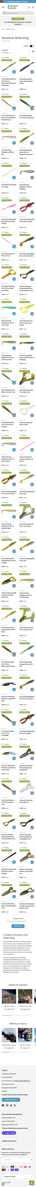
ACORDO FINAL (18, 18)
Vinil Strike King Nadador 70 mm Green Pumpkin (27, 698)
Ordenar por (5, 50)
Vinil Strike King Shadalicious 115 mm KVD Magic (25, 187)
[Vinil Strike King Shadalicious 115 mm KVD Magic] (27, 172)
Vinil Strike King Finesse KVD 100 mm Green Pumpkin (8, 871)
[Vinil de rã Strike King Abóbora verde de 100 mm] (27, 857)
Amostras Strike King (10, 29)
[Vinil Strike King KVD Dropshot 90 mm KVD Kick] (27, 649)
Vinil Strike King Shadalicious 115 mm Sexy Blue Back (7, 526)
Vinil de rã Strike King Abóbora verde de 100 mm (26, 871)
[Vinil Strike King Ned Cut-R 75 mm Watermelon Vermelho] (8, 649)
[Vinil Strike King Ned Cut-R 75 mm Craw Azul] (27, 103)
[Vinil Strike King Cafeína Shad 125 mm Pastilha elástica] (8, 206)
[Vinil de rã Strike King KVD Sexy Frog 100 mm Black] (8, 684)
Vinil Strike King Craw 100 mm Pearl (26, 423)
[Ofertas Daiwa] (25, 1035)
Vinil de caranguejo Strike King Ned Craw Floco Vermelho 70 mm (8, 837)
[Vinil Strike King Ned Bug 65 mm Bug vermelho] (27, 207)
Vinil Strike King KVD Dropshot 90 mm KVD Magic (7, 630)
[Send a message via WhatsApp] (3, 1184)
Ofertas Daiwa (25, 1045)
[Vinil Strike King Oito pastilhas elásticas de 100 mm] (27, 444)
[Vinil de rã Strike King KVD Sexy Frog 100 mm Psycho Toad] (8, 753)
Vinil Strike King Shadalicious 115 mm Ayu (7, 152)
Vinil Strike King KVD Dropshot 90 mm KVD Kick (25, 664)
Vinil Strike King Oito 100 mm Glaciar (8, 186)
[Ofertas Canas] (9, 996)
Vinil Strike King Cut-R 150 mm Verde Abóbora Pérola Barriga (8, 118)
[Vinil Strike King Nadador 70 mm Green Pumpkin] (27, 684)
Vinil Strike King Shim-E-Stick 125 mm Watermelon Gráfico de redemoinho (8, 82)
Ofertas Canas (9, 1006)
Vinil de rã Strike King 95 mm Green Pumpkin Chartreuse (8, 595)
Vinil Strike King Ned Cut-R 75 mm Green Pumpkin (7, 424)
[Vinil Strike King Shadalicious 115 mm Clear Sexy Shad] (8, 343)
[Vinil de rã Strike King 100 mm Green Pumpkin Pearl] (8, 891)
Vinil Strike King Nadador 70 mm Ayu (27, 560)
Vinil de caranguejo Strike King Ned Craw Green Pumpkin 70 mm (26, 288)
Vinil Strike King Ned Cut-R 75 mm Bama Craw (7, 802)
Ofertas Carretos (25, 1006)
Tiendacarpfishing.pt (11, 1099)
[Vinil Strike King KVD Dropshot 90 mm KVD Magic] (8, 615)
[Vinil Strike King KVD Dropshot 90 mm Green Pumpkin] (8, 546)
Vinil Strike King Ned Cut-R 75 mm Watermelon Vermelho (8, 664)
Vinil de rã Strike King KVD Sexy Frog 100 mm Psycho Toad (8, 768)
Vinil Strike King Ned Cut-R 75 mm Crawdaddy (7, 733)
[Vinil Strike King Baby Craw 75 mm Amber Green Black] (8, 273)
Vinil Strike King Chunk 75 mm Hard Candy (26, 525)
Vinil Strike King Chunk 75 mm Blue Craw (26, 391)
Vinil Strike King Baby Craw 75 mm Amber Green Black (7, 288)
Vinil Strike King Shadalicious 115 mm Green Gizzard (7, 459)
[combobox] (18, 13)
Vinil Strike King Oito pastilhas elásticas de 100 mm (26, 459)
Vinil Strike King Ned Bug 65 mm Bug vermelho (26, 220)
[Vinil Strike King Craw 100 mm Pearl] (27, 410)
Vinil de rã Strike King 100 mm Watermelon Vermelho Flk (25, 768)
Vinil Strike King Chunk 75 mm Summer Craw (26, 629)
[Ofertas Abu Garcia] (9, 1035)
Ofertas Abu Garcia (9, 1045)
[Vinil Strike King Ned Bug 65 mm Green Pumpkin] (8, 479)
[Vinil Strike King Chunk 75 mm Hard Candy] (27, 511)
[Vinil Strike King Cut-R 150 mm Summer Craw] (8, 377)
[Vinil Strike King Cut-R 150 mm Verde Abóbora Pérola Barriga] (8, 103)
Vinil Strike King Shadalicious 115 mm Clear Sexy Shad (7, 357)
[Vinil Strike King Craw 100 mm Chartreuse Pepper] (27, 308)
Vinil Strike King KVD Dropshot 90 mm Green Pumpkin (8, 560)
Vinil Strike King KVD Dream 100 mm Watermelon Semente (26, 152)
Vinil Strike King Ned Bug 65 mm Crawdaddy (26, 732)
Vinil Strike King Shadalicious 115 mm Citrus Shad (7, 323)
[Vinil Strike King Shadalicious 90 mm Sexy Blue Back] (27, 580)
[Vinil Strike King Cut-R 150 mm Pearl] (8, 241)
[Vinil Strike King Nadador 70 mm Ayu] (27, 546)
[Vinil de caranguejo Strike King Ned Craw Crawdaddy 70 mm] (27, 822)
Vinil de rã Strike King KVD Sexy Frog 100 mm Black (8, 699)
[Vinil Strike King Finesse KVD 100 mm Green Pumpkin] (8, 856)
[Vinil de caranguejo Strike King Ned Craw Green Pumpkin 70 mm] (27, 274)
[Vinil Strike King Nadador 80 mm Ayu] (27, 479)
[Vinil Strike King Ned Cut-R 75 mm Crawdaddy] (8, 718)
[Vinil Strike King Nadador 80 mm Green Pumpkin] (27, 241)
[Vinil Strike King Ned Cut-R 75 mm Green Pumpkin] (8, 410)
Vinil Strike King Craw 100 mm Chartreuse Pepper (26, 323)
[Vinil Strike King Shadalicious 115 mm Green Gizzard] (8, 444)
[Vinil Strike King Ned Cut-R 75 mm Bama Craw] (8, 787)
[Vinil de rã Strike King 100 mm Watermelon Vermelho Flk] (27, 753)
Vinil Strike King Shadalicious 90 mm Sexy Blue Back (25, 595)
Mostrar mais (18, 926)
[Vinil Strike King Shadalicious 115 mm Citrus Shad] (8, 308)
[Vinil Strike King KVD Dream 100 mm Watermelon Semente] (27, 137)
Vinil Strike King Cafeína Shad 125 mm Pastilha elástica (8, 221)
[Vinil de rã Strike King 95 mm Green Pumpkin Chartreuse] (8, 580)
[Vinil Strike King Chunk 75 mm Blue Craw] (27, 377)
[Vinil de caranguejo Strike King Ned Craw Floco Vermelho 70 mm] (8, 822)
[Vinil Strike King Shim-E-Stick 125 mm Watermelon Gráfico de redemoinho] (8, 66)
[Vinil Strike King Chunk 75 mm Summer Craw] (27, 615)
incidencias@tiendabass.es (22, 1081)
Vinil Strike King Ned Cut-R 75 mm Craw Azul (26, 117)
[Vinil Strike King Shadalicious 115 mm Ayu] (8, 137)
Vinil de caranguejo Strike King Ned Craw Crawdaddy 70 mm (25, 837)
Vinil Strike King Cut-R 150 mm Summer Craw (8, 391)
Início (3, 29)
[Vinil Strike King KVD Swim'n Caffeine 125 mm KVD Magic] (27, 343)
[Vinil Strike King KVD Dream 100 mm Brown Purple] (27, 66)
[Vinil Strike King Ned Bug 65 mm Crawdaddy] (27, 718)
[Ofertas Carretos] (25, 996)
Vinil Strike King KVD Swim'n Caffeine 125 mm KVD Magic (26, 357)
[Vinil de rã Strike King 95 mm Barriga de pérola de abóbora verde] (27, 891)
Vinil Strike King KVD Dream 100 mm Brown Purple (26, 81)
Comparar (26, 46)
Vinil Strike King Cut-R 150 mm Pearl (8, 255)
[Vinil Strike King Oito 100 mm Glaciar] (8, 172)
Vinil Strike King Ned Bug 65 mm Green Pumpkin (8, 492)
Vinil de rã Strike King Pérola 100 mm (25, 801)
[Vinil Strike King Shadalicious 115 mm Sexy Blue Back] (8, 511)
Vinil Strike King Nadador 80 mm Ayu (27, 493)
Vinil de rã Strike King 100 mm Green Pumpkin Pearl (8, 906)
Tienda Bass (8, 1182)
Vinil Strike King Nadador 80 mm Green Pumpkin (27, 255)
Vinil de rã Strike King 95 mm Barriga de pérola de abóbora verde (26, 906)
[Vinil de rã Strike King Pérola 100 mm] (27, 787)
